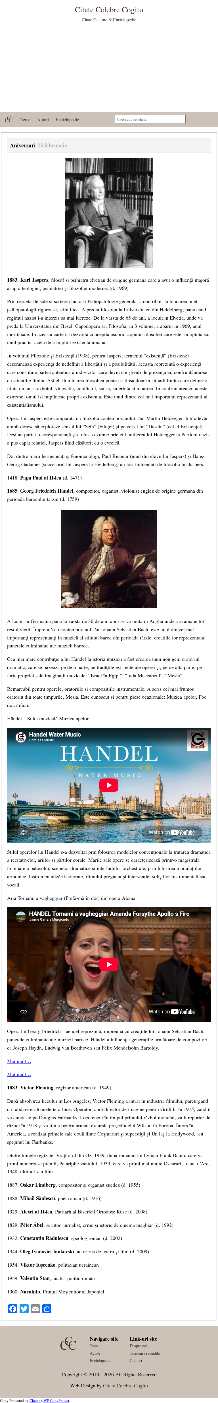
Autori (43, 119)
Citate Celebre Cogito (125, 1385)
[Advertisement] (109, 69)
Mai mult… (19, 1061)
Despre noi (138, 1345)
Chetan (35, 1400)
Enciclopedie (67, 119)
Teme (25, 119)
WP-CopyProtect (56, 1400)
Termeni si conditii (145, 1353)
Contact (136, 1360)
